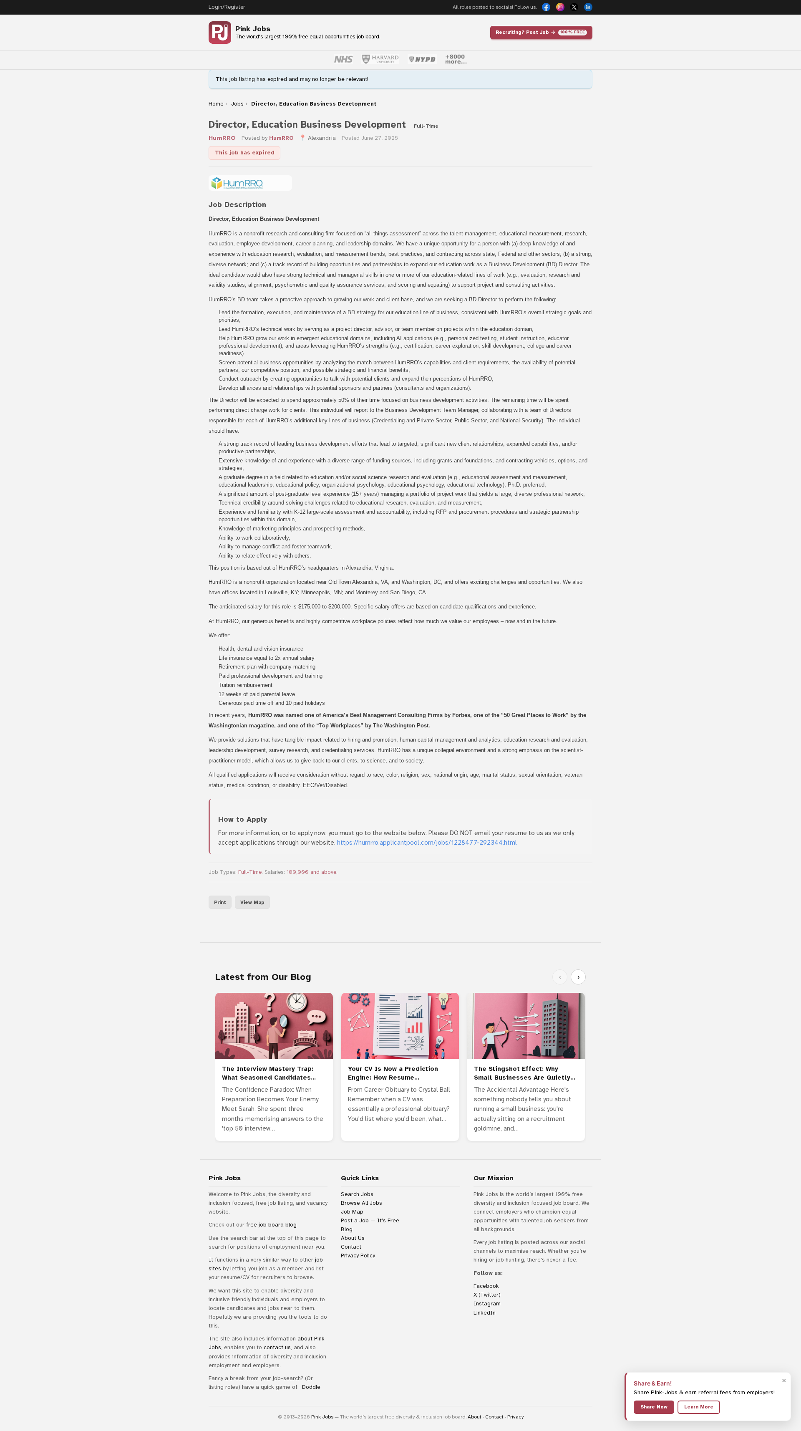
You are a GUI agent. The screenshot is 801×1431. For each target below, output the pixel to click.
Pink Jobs (252, 29)
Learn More (698, 1407)
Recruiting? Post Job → (540, 32)
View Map (252, 902)
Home (216, 104)
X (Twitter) (487, 1294)
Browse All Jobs (361, 1202)
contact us (277, 1347)
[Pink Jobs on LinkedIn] (588, 7)
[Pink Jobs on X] (574, 7)
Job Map (352, 1211)
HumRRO (222, 137)
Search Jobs (357, 1194)
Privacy (515, 1416)
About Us (353, 1238)
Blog (347, 1229)
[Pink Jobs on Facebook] (546, 7)
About (474, 1416)
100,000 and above (311, 872)
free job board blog (271, 1224)
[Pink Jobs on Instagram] (560, 7)
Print (220, 902)
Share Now (654, 1407)
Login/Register (227, 7)
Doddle (311, 1387)
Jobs (237, 104)
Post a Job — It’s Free (370, 1220)
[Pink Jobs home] (220, 32)
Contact (351, 1246)
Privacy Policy (358, 1255)
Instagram (487, 1303)
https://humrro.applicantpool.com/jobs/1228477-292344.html (427, 842)
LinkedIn (485, 1312)
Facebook (486, 1286)
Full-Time (250, 872)
